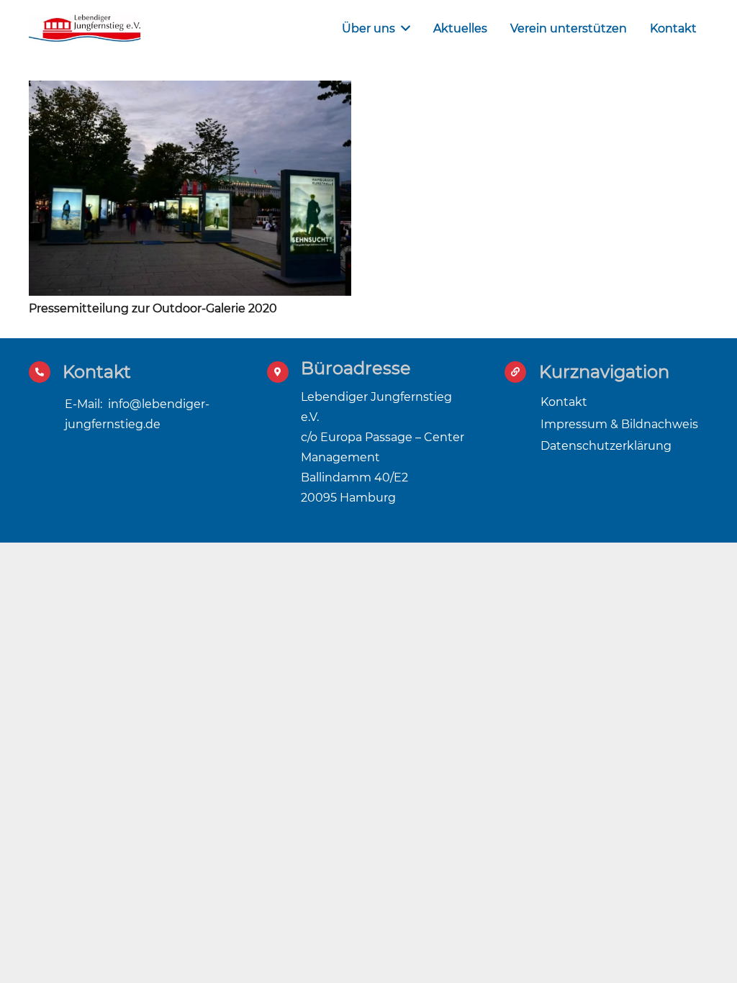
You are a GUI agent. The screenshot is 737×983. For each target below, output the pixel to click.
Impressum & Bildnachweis (619, 424)
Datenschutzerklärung (606, 446)
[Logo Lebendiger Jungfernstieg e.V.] (85, 28)
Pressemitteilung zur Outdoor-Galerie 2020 (153, 308)
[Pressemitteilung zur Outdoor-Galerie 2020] (190, 90)
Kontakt (564, 402)
